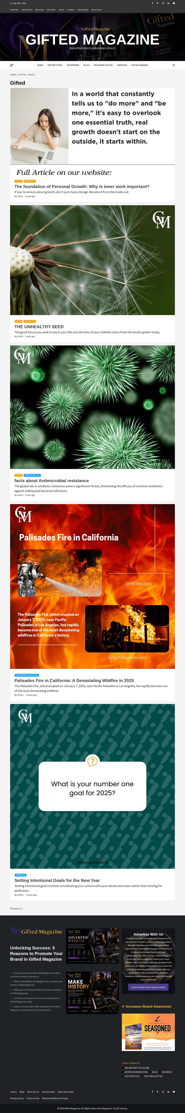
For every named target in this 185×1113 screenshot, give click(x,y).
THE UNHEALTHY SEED (39, 326)
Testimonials (48, 1091)
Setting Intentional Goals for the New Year (57, 880)
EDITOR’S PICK (55, 65)
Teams (13, 1091)
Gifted (20, 196)
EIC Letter (51, 9)
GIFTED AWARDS (139, 65)
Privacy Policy (17, 1098)
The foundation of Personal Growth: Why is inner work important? (81, 186)
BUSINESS (20, 875)
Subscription (82, 9)
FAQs (22, 1091)
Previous (14, 908)
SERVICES (122, 65)
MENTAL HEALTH (32, 475)
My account (97, 9)
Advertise (14, 9)
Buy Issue (40, 9)
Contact (70, 9)
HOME (40, 65)
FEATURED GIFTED (103, 65)
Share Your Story (66, 1091)
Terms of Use (32, 1098)
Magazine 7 (108, 1108)
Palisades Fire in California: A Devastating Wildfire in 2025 (74, 680)
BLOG (86, 65)
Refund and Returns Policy (55, 1098)
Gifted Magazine (92, 39)
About (61, 9)
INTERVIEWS (73, 65)
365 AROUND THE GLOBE (26, 675)
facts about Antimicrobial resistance (51, 480)
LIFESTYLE (29, 181)
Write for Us (27, 9)
